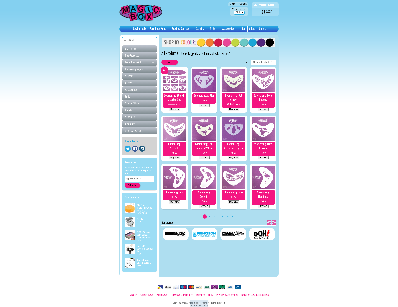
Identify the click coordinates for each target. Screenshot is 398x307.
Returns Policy (204, 294)
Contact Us (146, 294)
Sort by (247, 62)
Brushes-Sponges (180, 28)
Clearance (130, 124)
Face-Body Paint (158, 28)
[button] (199, 303)
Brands (262, 28)
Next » (230, 216)
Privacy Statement (227, 294)
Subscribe (132, 185)
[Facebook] (135, 149)
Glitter (213, 28)
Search (133, 294)
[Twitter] (128, 149)
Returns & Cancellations (255, 294)
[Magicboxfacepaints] (141, 21)
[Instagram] (142, 149)
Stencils (199, 28)
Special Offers (132, 103)
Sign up (243, 4)
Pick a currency (239, 9)
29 (221, 216)
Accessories (228, 28)
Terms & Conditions (181, 294)
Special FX (130, 117)
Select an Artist (133, 130)
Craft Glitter (131, 48)
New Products (139, 28)
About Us (161, 294)
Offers (252, 28)
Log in (232, 4)
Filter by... (169, 62)
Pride (242, 28)
